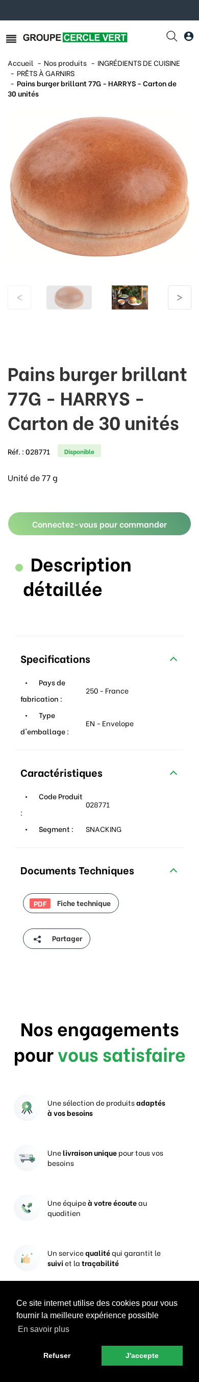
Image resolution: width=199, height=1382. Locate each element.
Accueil (20, 62)
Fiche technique (72, 903)
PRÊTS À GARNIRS (45, 72)
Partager (66, 938)
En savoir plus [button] (43, 1329)
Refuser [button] (56, 1355)
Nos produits (65, 62)
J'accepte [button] (142, 1355)
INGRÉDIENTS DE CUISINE (138, 62)
